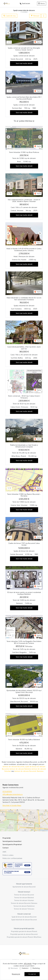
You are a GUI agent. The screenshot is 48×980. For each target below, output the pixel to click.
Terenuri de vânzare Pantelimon (24, 906)
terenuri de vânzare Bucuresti (13, 767)
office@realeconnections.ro (13, 794)
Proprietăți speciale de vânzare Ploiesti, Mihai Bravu (24, 937)
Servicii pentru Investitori (12, 841)
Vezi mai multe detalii (24, 63)
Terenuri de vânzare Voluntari (24, 900)
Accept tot (32, 974)
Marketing (36, 968)
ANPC (4, 852)
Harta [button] (38, 42)
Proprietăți (6, 838)
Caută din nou (10, 16)
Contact (6, 848)
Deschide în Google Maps (12, 805)
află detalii (28, 964)
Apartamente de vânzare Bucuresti (24, 887)
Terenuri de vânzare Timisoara (24, 909)
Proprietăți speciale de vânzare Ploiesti (24, 931)
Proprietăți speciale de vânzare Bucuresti (24, 934)
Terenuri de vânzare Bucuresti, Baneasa (24, 903)
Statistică (25, 968)
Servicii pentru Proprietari (12, 844)
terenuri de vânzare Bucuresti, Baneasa (28, 771)
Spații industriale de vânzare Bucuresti (24, 920)
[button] (43, 16)
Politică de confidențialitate (12, 858)
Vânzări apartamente (24, 884)
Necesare (14, 968)
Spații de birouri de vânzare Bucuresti (24, 917)
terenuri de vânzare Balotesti (20, 769)
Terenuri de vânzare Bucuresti (24, 895)
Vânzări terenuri (24, 892)
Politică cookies (8, 855)
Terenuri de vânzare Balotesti (24, 898)
